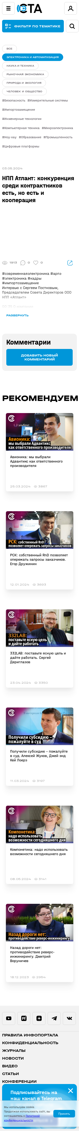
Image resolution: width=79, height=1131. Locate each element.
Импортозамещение (19, 110)
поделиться (70, 262)
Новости (13, 1058)
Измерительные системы (49, 100)
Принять (64, 1113)
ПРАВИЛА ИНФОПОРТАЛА (30, 1035)
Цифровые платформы (21, 146)
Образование (31, 137)
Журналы (13, 1051)
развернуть (17, 315)
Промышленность (59, 137)
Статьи (10, 1074)
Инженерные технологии (23, 119)
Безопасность (14, 100)
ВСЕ (9, 48)
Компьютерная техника (22, 128)
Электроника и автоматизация (33, 57)
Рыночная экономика (25, 74)
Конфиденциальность (30, 1043)
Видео (10, 1066)
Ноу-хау (10, 137)
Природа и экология (24, 82)
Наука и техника (20, 65)
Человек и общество (24, 91)
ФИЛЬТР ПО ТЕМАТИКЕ (37, 26)
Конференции (19, 1081)
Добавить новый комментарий (39, 357)
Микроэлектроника (58, 128)
